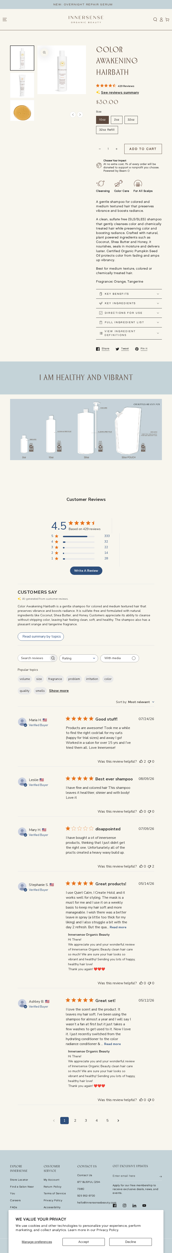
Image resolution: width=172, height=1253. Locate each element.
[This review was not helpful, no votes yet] (149, 761)
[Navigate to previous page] (53, 1120)
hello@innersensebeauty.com (96, 1202)
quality (24, 691)
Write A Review (86, 571)
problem (74, 679)
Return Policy (53, 1187)
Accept (83, 1241)
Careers (15, 1200)
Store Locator (19, 1180)
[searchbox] (33, 658)
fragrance (55, 679)
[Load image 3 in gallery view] (22, 112)
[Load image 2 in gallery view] (22, 85)
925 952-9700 (86, 1196)
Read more (118, 927)
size (39, 679)
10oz (102, 120)
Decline (130, 1241)
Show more (59, 690)
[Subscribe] (160, 1176)
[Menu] (5, 19)
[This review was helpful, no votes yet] (141, 811)
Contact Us (84, 1175)
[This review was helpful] (141, 761)
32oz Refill (107, 130)
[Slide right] (80, 115)
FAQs (13, 1207)
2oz (116, 120)
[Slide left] (73, 115)
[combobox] (78, 658)
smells (40, 691)
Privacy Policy (53, 1200)
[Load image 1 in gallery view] (22, 58)
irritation (92, 679)
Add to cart (143, 148)
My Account (51, 1180)
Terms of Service (55, 1193)
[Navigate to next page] (118, 1120)
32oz (131, 120)
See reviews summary (120, 92)
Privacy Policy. (108, 1230)
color (108, 679)
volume (25, 679)
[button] (155, 19)
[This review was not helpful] (149, 866)
